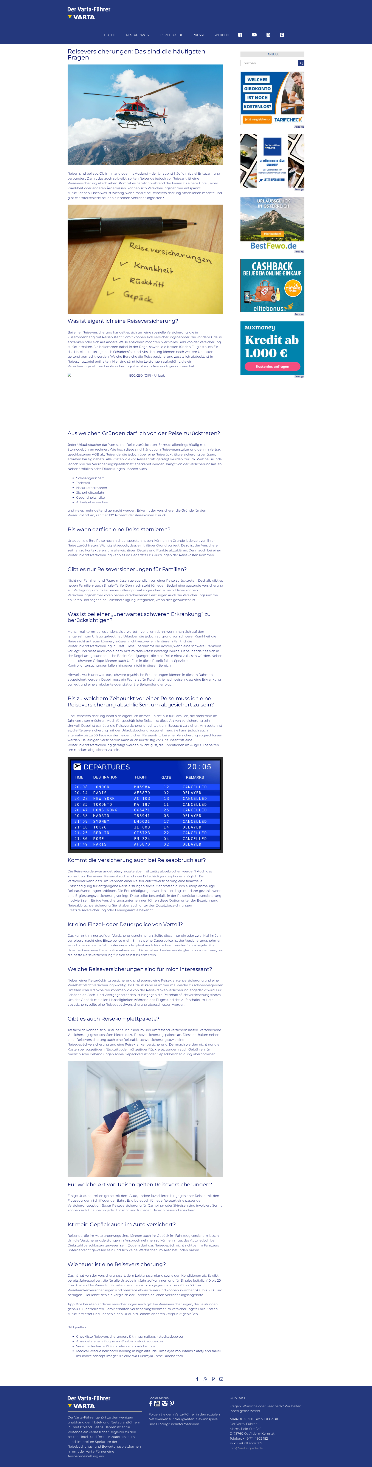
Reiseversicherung (97, 332)
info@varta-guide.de (246, 1448)
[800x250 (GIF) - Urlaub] (145, 397)
